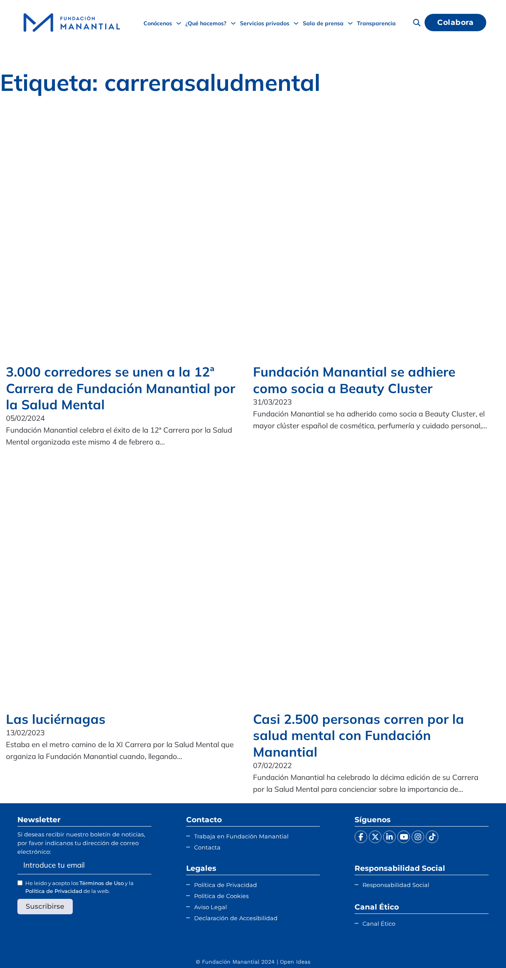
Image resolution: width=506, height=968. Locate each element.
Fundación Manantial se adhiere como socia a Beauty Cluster (354, 379)
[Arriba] (480, 946)
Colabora (455, 22)
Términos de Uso (101, 883)
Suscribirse (45, 906)
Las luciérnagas (56, 719)
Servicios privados (264, 23)
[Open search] (417, 22)
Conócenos (157, 23)
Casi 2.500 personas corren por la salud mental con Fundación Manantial (358, 735)
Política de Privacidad (53, 891)
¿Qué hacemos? (206, 23)
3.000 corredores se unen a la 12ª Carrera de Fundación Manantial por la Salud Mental (120, 387)
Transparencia (376, 23)
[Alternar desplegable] (178, 23)
